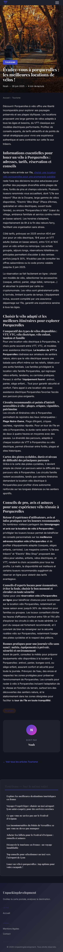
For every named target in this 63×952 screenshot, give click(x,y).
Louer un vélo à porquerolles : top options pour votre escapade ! (31, 866)
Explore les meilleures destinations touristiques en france (31, 798)
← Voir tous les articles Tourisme (20, 761)
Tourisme (10, 62)
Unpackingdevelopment (19, 892)
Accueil (6, 98)
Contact (7, 933)
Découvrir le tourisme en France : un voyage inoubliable (29, 846)
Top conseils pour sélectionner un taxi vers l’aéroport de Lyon (28, 856)
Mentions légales (11, 928)
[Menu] (57, 2)
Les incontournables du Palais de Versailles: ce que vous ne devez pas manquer (30, 827)
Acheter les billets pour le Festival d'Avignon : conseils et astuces (30, 836)
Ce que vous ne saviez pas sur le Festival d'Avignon (27, 817)
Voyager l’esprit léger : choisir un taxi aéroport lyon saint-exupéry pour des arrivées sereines (30, 807)
